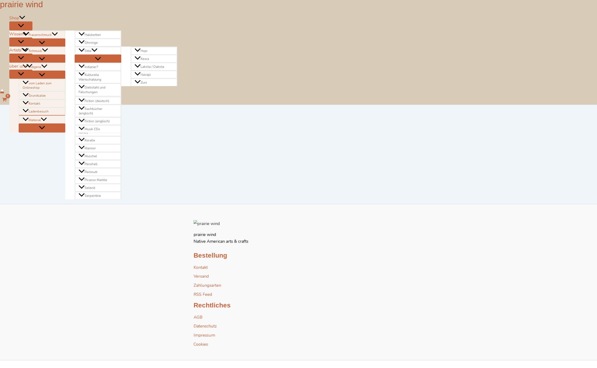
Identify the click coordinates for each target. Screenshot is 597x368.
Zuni (144, 82)
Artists (15, 50)
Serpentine (93, 196)
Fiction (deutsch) (97, 101)
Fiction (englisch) (97, 121)
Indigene (35, 67)
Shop (14, 18)
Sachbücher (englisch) (90, 111)
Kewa (145, 59)
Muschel (91, 156)
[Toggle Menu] (20, 26)
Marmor (90, 148)
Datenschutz (205, 326)
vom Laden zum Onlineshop (37, 85)
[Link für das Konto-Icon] (2, 92)
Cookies (201, 344)
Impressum (204, 335)
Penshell (91, 164)
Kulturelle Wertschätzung (90, 77)
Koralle (90, 140)
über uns (17, 66)
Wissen (16, 34)
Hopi (144, 51)
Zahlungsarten (207, 285)
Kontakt (34, 103)
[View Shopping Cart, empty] (4, 100)
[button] (22, 17)
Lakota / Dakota (152, 67)
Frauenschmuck (40, 35)
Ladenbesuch (39, 111)
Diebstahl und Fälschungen (92, 89)
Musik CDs (92, 129)
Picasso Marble (96, 180)
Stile (88, 51)
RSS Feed (203, 294)
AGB (198, 317)
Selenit (90, 188)
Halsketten (93, 35)
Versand (201, 276)
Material (35, 120)
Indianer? (91, 67)
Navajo (146, 74)
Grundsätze (37, 95)
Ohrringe (91, 43)
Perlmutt (91, 172)
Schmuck (35, 51)
